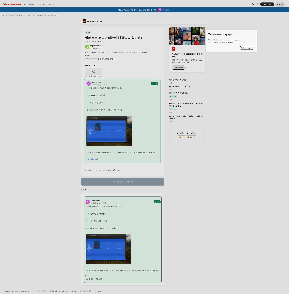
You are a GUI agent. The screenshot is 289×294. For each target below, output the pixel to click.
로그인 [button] (210, 42)
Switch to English (246, 48)
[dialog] (231, 41)
